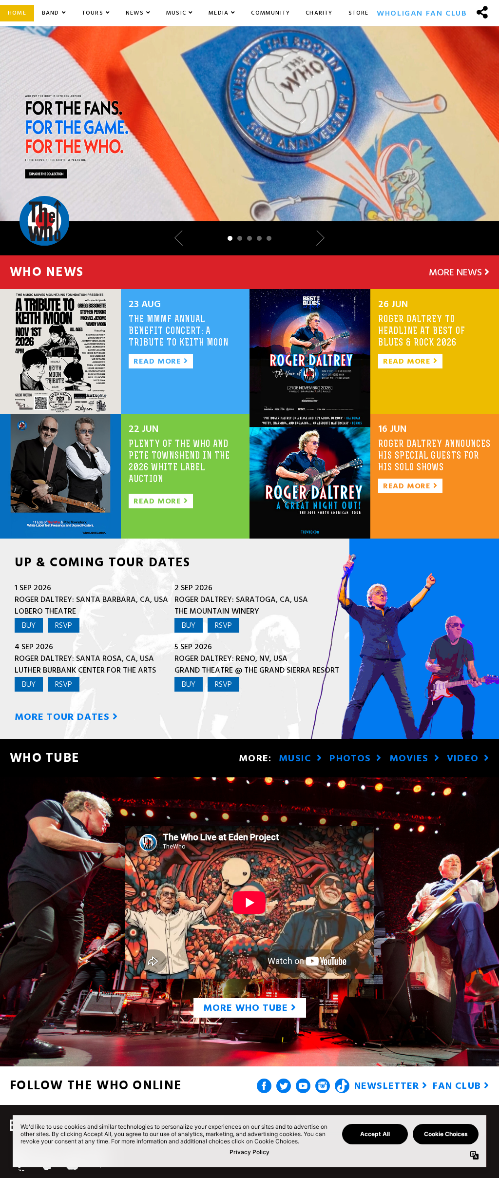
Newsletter (388, 1086)
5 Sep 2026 (193, 646)
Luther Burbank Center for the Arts (85, 670)
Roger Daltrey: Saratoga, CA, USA (241, 599)
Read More (159, 361)
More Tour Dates (64, 717)
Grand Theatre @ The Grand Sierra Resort (256, 670)
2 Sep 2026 (193, 587)
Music (296, 758)
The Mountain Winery (216, 611)
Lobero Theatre (45, 611)
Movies (410, 758)
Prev (182, 238)
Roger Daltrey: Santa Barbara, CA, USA (91, 599)
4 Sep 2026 (34, 646)
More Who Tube (247, 1008)
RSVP (63, 625)
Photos (351, 758)
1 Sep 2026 (33, 587)
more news (456, 272)
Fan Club (458, 1086)
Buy (29, 625)
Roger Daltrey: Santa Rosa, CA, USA (84, 658)
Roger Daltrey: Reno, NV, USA (231, 658)
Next (317, 238)
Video (464, 758)
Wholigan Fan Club (422, 13)
